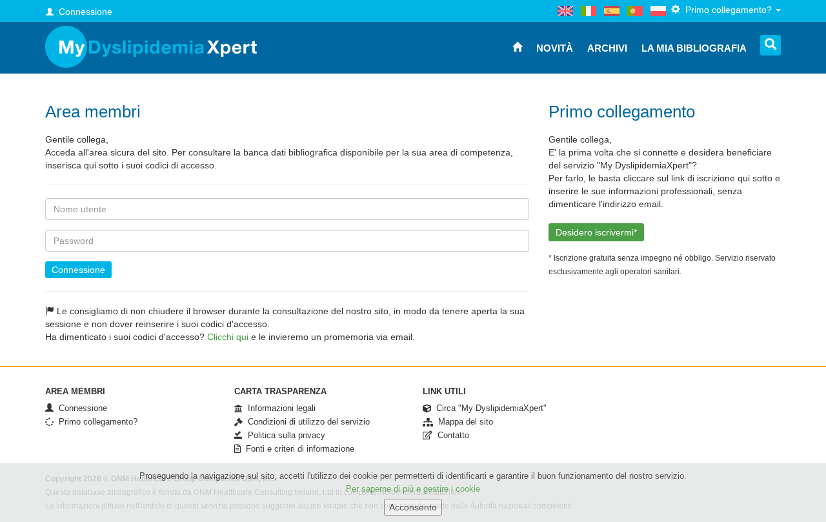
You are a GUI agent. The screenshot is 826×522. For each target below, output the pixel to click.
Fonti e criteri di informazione (297, 449)
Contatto (450, 435)
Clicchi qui (227, 337)
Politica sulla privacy (284, 435)
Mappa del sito (463, 422)
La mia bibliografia (694, 48)
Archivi (607, 48)
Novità (554, 48)
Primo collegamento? (95, 422)
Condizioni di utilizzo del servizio (306, 422)
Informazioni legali (279, 408)
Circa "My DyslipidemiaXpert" (489, 408)
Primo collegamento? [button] (727, 10)
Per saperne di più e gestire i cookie (413, 489)
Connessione (78, 270)
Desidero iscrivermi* (596, 232)
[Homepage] (151, 47)
